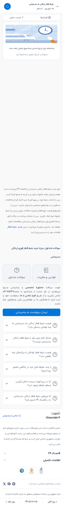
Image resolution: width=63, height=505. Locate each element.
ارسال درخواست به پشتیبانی (31, 312)
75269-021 (8, 291)
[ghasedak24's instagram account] (13, 484)
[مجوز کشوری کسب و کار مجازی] (22, 470)
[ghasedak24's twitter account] (4, 484)
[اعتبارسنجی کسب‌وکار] (41, 470)
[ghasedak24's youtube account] (9, 484)
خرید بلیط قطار (14, 227)
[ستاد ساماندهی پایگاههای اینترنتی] (31, 470)
